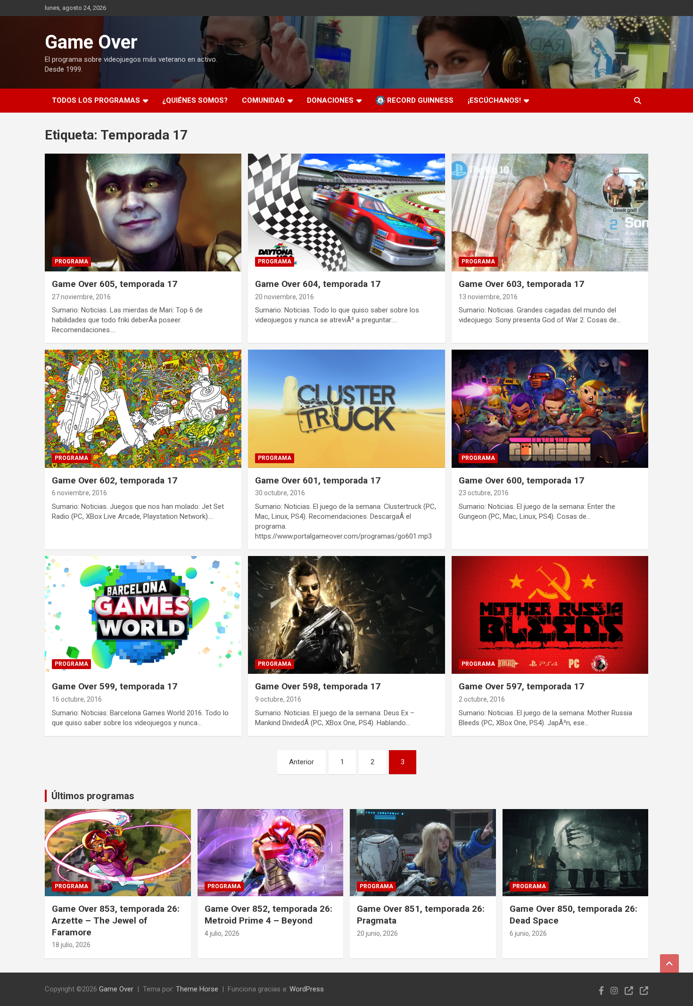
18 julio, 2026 (71, 945)
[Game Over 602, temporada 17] (143, 408)
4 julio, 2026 (222, 933)
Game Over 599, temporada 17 (114, 686)
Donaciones (330, 100)
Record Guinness (419, 100)
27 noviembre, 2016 (81, 297)
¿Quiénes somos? (195, 100)
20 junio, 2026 (377, 933)
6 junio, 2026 (528, 933)
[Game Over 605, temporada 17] (143, 212)
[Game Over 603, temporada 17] (550, 212)
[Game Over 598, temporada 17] (347, 615)
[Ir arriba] (669, 963)
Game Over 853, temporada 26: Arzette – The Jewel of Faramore (116, 920)
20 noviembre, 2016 (284, 297)
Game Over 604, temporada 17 (317, 283)
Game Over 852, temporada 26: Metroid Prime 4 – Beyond (268, 914)
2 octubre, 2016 (482, 699)
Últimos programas (92, 796)
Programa (71, 261)
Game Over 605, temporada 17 (114, 283)
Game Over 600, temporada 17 (521, 480)
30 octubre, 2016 (280, 493)
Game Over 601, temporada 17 (317, 480)
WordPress (306, 989)
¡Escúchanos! (494, 100)
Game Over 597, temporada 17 (521, 686)
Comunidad (263, 100)
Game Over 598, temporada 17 (317, 686)
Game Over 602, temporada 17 (114, 480)
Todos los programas (96, 100)
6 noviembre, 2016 (79, 493)
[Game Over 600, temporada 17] (550, 408)
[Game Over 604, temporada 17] (347, 212)
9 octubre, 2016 (278, 699)
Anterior (301, 762)
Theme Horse (197, 989)
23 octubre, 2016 (484, 493)
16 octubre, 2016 (77, 699)
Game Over (91, 42)
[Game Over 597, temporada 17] (550, 615)
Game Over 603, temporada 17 (521, 283)
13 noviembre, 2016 (488, 297)
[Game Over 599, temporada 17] (143, 615)
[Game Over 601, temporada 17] (347, 408)
